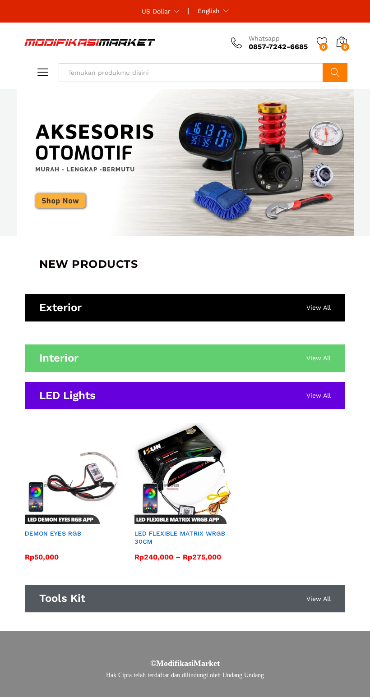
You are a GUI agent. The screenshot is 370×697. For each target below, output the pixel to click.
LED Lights (67, 395)
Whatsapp (264, 38)
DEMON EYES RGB (53, 533)
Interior (59, 358)
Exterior (60, 307)
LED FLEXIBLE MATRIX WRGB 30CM (179, 537)
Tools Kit (62, 598)
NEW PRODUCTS (88, 264)
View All (318, 307)
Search (335, 72)
